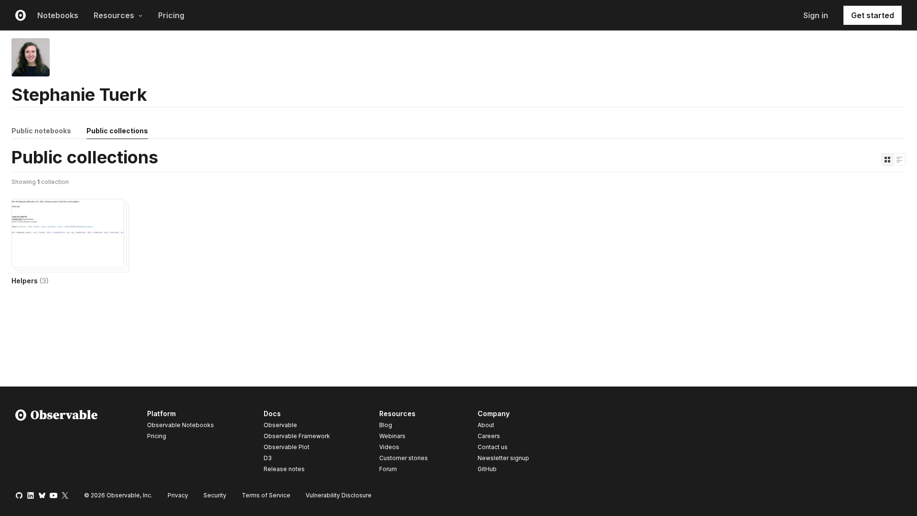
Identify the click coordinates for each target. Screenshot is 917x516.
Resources (114, 15)
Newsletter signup (503, 458)
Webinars (392, 436)
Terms (266, 495)
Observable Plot (286, 447)
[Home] (56, 442)
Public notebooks (41, 131)
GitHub (487, 469)
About (486, 425)
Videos (389, 447)
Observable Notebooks (180, 425)
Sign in (815, 15)
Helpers (30, 281)
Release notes (284, 469)
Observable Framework (297, 436)
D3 (268, 458)
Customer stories (403, 458)
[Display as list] (899, 159)
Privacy (178, 495)
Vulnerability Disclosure (339, 495)
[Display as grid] (887, 159)
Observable (280, 425)
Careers (489, 436)
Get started (872, 15)
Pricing (171, 15)
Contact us (493, 447)
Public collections (117, 131)
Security (214, 495)
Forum (388, 469)
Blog (385, 425)
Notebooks (57, 15)
